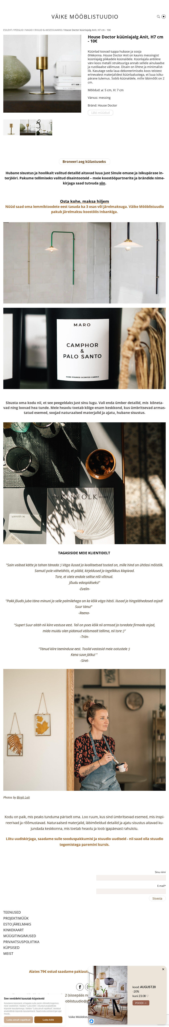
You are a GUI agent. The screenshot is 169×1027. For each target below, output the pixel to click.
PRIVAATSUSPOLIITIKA (21, 941)
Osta (64, 201)
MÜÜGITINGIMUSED (19, 936)
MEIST (8, 953)
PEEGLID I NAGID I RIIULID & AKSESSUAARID (38, 29)
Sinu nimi (160, 872)
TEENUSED (12, 912)
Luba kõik (48, 1019)
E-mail (160, 885)
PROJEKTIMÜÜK (16, 918)
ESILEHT (7, 29)
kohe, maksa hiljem (89, 201)
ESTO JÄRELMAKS (17, 924)
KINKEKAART (13, 930)
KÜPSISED (11, 947)
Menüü (164, 17)
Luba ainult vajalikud (18, 1019)
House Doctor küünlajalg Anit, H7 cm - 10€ (87, 29)
